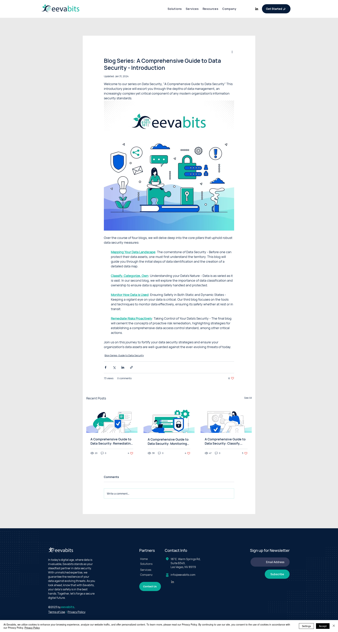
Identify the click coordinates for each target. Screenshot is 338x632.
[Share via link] (131, 367)
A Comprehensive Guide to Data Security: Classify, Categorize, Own (225, 441)
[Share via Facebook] (105, 367)
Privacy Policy (32, 627)
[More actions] (232, 52)
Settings (306, 626)
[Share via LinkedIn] (122, 367)
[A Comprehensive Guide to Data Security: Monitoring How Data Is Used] (169, 418)
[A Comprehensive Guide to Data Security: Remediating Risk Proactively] (111, 418)
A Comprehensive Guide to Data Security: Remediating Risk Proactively (111, 441)
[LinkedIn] (257, 9)
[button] (174, 9)
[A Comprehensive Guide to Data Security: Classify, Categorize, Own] (226, 418)
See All (248, 397)
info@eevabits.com (183, 575)
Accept (323, 626)
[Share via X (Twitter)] (114, 367)
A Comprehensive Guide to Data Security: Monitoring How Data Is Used (168, 441)
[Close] (334, 626)
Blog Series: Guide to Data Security (124, 355)
